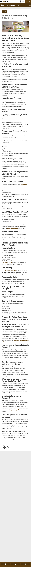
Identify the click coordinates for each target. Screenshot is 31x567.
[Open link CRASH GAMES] (15, 564)
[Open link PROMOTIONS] (5, 564)
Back (4, 12)
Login (22, 1)
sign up (28, 1)
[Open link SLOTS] (25, 564)
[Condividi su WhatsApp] (7, 447)
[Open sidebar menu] (1, 2)
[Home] (11, 1)
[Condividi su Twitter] (4, 447)
